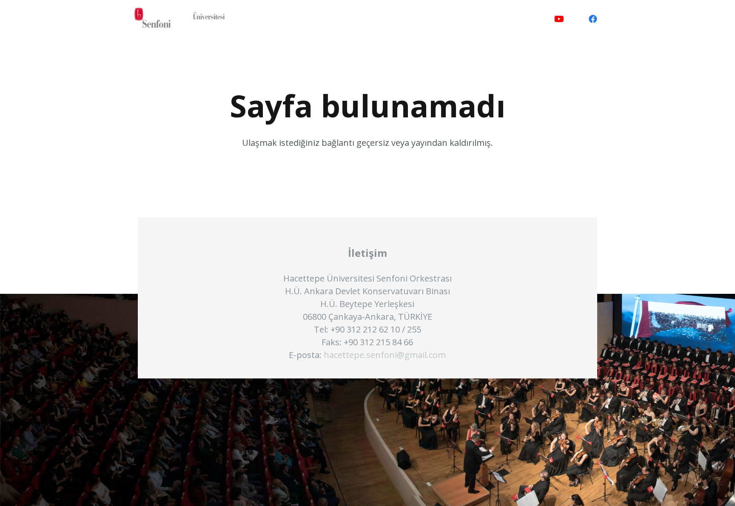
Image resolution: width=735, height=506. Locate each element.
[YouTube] (558, 19)
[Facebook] (592, 19)
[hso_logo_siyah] (181, 19)
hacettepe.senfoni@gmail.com (385, 355)
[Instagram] (575, 19)
